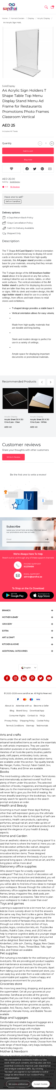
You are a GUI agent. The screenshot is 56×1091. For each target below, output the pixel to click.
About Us (9, 706)
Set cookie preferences (18, 1084)
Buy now (28, 159)
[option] (28, 52)
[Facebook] (7, 678)
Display (31, 18)
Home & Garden (17, 18)
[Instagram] (15, 678)
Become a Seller (41, 706)
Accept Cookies (40, 1084)
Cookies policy (11, 1077)
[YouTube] (49, 678)
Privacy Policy (11, 721)
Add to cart (28, 151)
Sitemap (30, 725)
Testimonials (42, 725)
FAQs (42, 715)
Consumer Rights (17, 715)
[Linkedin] (24, 678)
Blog (12, 710)
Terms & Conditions (15, 725)
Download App (37, 710)
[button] (46, 7)
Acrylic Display (43, 18)
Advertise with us (24, 706)
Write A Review (13, 457)
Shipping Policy (27, 721)
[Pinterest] (32, 678)
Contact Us (32, 715)
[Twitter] (40, 678)
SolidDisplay (8, 86)
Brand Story (22, 710)
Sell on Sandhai (13, 201)
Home (4, 18)
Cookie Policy (43, 721)
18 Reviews (15, 187)
